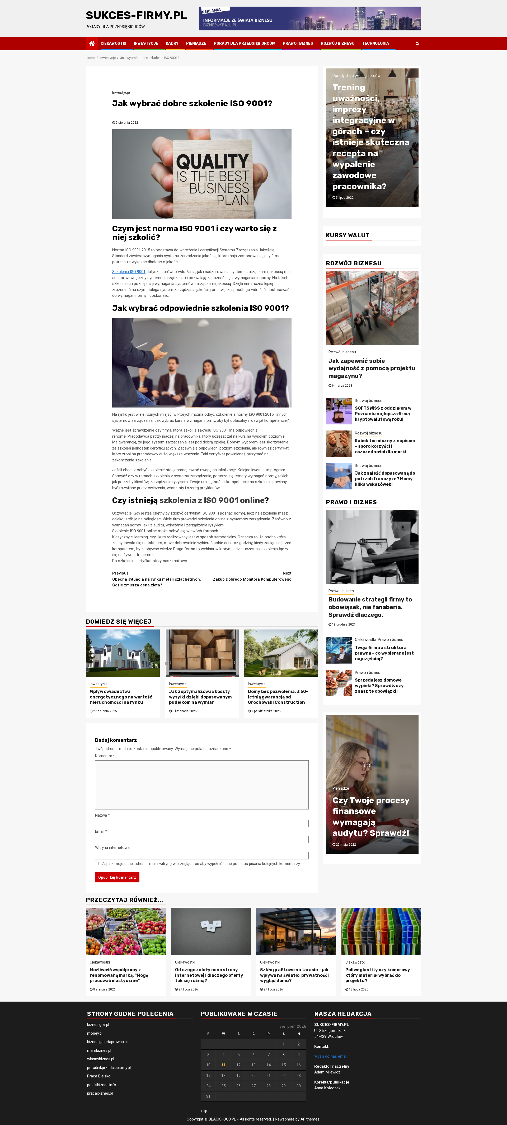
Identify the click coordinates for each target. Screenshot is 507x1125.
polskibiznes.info (101, 1084)
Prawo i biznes (298, 43)
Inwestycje (146, 43)
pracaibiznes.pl (100, 1093)
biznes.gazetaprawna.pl (107, 1041)
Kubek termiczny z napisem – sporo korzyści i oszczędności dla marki (385, 446)
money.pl (94, 1033)
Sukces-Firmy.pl (136, 15)
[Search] (417, 44)
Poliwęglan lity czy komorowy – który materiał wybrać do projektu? (379, 975)
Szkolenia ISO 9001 (128, 271)
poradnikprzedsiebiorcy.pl (109, 1067)
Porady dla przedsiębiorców (244, 43)
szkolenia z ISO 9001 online (211, 500)
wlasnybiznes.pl (100, 1059)
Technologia (375, 43)
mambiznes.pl (99, 1050)
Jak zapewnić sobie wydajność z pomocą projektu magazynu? (371, 368)
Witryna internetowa (112, 847)
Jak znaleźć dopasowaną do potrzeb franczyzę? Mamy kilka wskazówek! (385, 479)
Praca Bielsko (99, 1076)
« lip (204, 1110)
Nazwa (102, 815)
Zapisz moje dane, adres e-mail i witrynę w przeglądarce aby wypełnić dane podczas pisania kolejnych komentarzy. (201, 863)
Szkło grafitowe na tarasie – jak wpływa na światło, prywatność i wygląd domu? (295, 975)
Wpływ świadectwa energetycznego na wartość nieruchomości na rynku (121, 697)
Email (101, 831)
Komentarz (104, 755)
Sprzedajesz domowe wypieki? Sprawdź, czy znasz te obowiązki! (379, 686)
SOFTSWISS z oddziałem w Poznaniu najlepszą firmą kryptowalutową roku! (383, 414)
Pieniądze (196, 43)
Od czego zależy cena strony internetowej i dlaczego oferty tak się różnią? (209, 975)
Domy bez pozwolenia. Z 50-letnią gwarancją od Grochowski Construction (278, 697)
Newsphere (284, 1119)
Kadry (172, 43)
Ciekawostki (113, 43)
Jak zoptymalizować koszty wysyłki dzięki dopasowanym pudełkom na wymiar (200, 697)
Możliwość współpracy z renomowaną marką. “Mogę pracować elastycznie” (119, 975)
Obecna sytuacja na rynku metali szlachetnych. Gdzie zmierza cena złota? (156, 579)
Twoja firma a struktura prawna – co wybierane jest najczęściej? (384, 653)
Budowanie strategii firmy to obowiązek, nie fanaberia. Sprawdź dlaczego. (370, 607)
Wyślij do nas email (330, 1056)
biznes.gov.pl (98, 1024)
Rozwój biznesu (337, 43)
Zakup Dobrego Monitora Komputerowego (252, 576)
